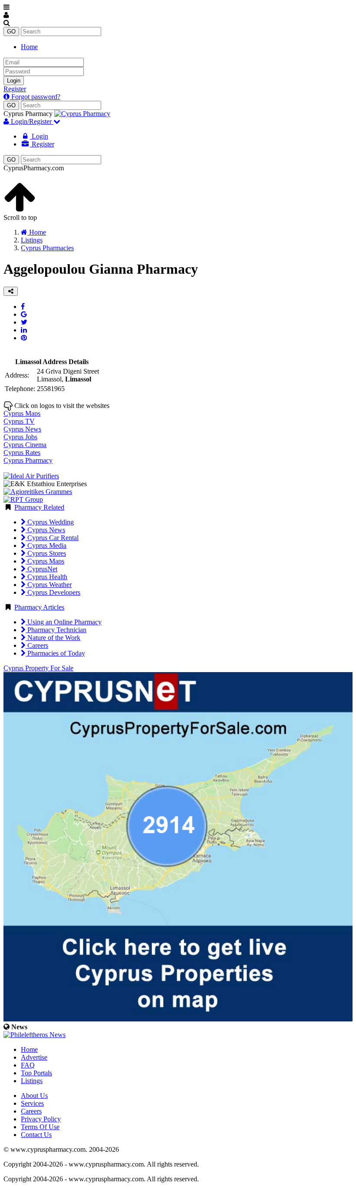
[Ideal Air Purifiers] (31, 476)
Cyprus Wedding (50, 522)
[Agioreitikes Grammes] (37, 491)
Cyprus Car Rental (52, 537)
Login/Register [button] (31, 121)
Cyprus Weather (49, 584)
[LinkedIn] (24, 330)
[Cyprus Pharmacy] (82, 113)
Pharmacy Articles (39, 607)
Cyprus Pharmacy (28, 460)
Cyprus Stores (46, 553)
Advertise (34, 1057)
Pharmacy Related (39, 507)
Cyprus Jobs (20, 437)
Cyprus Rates (21, 452)
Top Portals (36, 1073)
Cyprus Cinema (24, 444)
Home (29, 46)
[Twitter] (24, 322)
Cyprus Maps (21, 413)
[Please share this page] (10, 291)
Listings (32, 1080)
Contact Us (36, 1134)
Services (32, 1103)
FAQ (28, 1065)
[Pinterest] (24, 337)
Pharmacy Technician (56, 629)
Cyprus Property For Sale (38, 668)
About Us (34, 1095)
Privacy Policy (41, 1119)
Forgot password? (35, 96)
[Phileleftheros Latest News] (34, 1034)
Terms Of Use (40, 1126)
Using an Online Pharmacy (64, 622)
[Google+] (24, 314)
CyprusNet (41, 569)
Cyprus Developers (53, 592)
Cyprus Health (46, 576)
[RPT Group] (23, 499)
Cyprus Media (46, 545)
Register (14, 89)
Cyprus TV (19, 421)
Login (13, 80)
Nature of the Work (53, 637)
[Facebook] (23, 306)
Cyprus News (22, 429)
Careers (37, 645)
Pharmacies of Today (55, 653)
